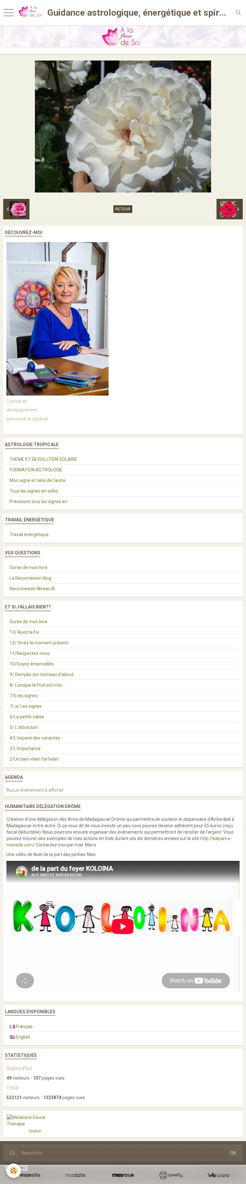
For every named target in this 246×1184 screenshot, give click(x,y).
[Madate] (75, 1175)
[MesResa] (123, 1175)
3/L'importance (25, 748)
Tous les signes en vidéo (34, 491)
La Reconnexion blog (30, 578)
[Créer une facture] (218, 1175)
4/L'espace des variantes (35, 737)
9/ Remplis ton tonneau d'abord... (43, 674)
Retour (122, 209)
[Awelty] (170, 1175)
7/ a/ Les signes (26, 706)
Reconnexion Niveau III (32, 588)
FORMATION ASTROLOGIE (36, 469)
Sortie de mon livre (28, 567)
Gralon (35, 1131)
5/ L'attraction (24, 727)
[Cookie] (13, 1171)
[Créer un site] (27, 1175)
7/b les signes (23, 695)
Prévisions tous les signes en (38, 501)
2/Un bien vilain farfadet (34, 759)
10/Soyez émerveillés (32, 663)
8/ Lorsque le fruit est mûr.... (38, 685)
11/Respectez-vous (30, 653)
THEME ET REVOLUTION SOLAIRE (43, 459)
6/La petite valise (27, 716)
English (22, 1037)
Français (24, 1026)
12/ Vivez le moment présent (39, 642)
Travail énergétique (29, 534)
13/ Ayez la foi (24, 632)
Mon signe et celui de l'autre (38, 480)
